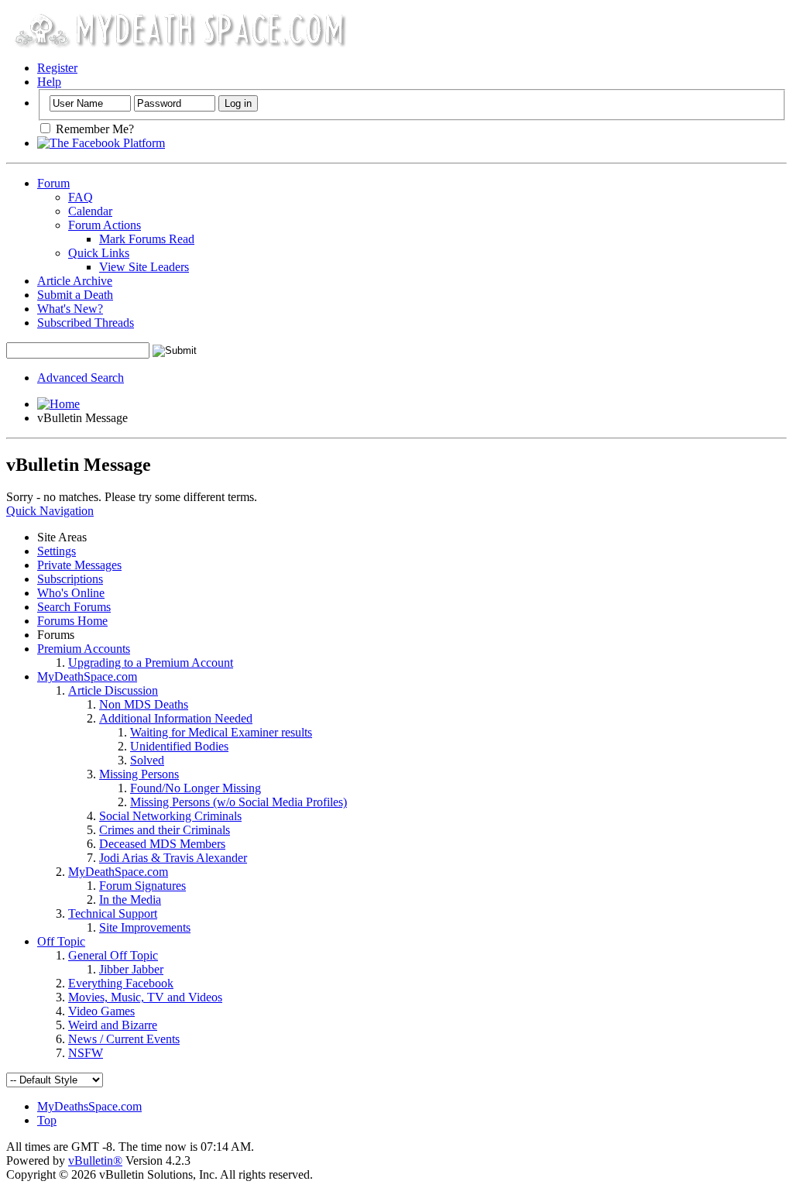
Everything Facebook (120, 983)
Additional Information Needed (175, 718)
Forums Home (72, 620)
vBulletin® (95, 1160)
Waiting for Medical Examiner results (221, 732)
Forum (53, 183)
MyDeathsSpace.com (89, 1106)
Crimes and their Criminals (164, 829)
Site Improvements (145, 927)
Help (49, 81)
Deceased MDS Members (162, 843)
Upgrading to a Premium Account (150, 662)
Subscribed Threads (85, 322)
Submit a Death (75, 294)
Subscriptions (70, 578)
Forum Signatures (142, 885)
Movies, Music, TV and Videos (145, 997)
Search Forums (74, 606)
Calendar (90, 211)
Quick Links (98, 252)
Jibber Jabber (131, 969)
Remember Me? (93, 129)
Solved (147, 760)
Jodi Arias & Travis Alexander (173, 857)
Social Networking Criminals (170, 815)
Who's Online (71, 592)
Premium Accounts (83, 648)
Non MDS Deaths (143, 704)
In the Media (130, 899)
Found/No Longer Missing (195, 788)
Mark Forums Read (146, 238)
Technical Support (112, 913)
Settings (56, 551)
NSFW (85, 1052)
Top (47, 1120)
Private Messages (79, 565)
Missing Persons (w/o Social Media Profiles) (238, 802)
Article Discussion (113, 690)
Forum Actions (104, 225)
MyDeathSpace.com (87, 676)
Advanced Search (80, 377)
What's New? (70, 308)
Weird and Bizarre (112, 1025)
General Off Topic (113, 955)
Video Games (101, 1011)
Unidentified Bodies (179, 746)
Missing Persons (139, 774)
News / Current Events (124, 1039)
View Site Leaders (144, 266)
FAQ (80, 197)
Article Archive (74, 280)
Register (57, 67)
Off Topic (61, 941)
